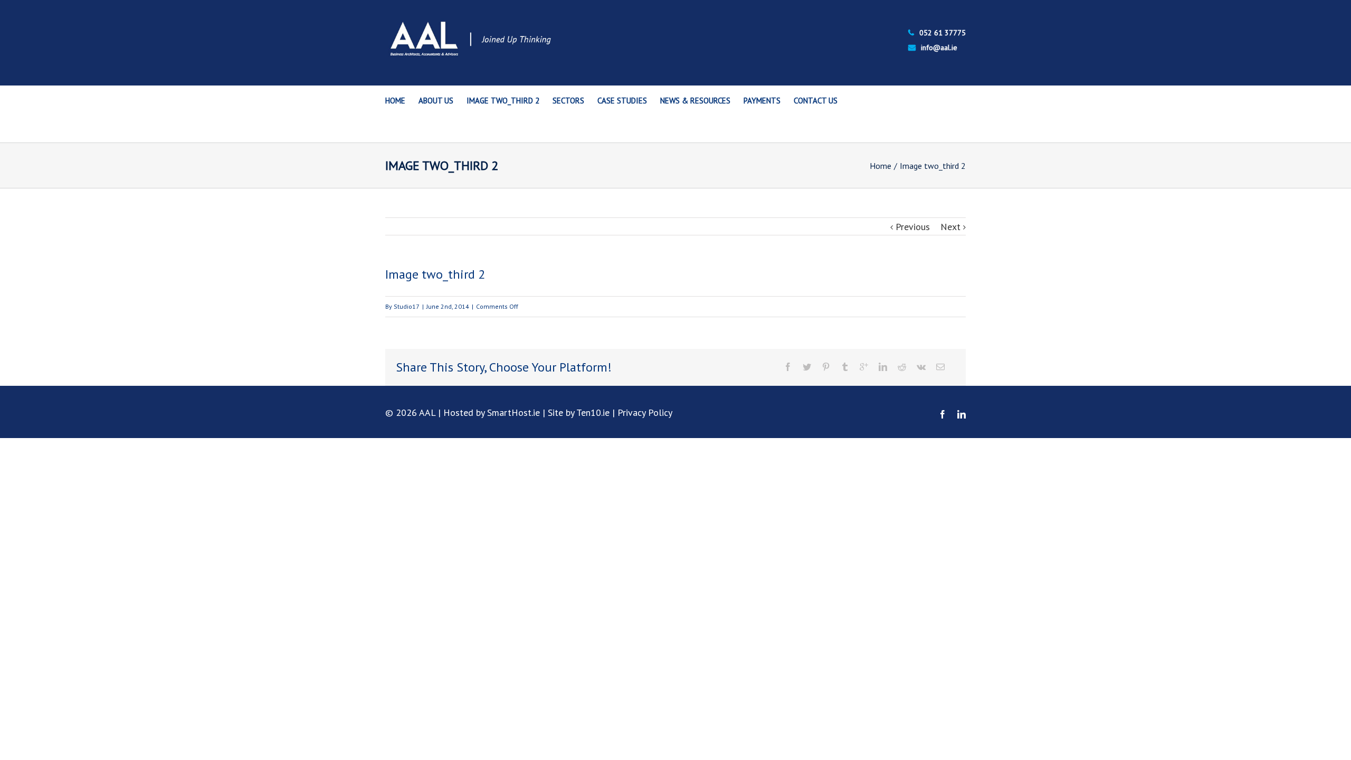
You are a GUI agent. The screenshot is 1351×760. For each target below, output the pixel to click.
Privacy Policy (644, 412)
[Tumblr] (845, 367)
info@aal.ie (939, 47)
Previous (913, 227)
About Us (435, 101)
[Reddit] (902, 367)
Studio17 (407, 306)
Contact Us (816, 101)
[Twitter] (807, 367)
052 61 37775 (942, 32)
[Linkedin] (883, 367)
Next (950, 227)
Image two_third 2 (503, 101)
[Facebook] (788, 367)
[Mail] (940, 367)
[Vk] (921, 367)
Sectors (568, 101)
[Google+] (864, 367)
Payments (762, 101)
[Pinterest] (826, 367)
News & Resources (695, 101)
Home (395, 101)
